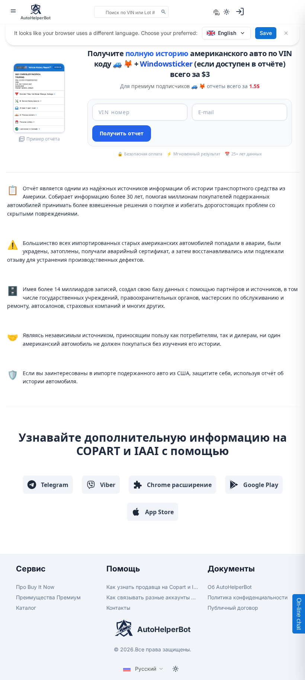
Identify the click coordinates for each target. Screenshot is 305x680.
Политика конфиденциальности (248, 597)
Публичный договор (233, 608)
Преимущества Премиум (48, 597)
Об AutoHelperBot (230, 587)
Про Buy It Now (35, 587)
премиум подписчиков (160, 86)
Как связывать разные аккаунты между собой (152, 597)
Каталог (26, 608)
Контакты (118, 608)
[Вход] (239, 11)
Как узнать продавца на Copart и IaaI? (152, 587)
